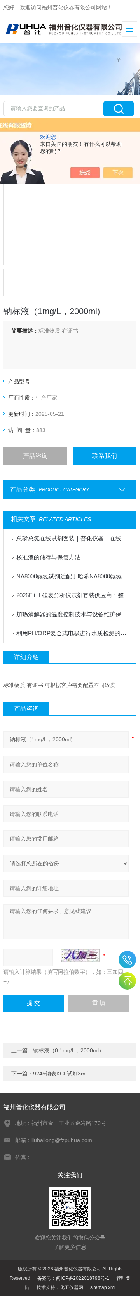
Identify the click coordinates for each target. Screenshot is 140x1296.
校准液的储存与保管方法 (48, 557)
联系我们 (104, 456)
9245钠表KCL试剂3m (59, 1073)
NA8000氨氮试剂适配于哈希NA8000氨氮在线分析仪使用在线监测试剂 (73, 576)
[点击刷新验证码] (80, 955)
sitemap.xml (103, 1287)
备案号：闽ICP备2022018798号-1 (73, 1278)
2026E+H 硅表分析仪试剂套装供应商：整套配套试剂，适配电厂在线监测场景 (73, 595)
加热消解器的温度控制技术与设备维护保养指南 (73, 614)
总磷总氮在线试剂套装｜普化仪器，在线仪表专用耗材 (73, 538)
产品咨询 (35, 456)
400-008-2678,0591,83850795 (127, 959)
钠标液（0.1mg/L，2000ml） (68, 1050)
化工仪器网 (71, 1287)
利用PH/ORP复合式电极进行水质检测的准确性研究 (73, 633)
